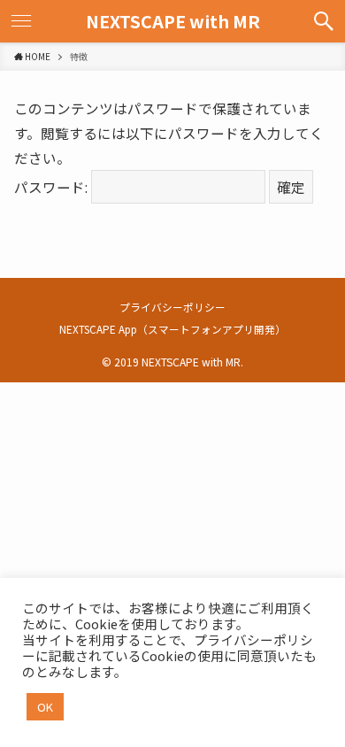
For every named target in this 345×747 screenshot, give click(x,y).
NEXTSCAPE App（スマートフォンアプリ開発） (172, 328)
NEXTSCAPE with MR (173, 21)
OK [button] (45, 706)
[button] (324, 21)
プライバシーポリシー (172, 306)
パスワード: (52, 186)
